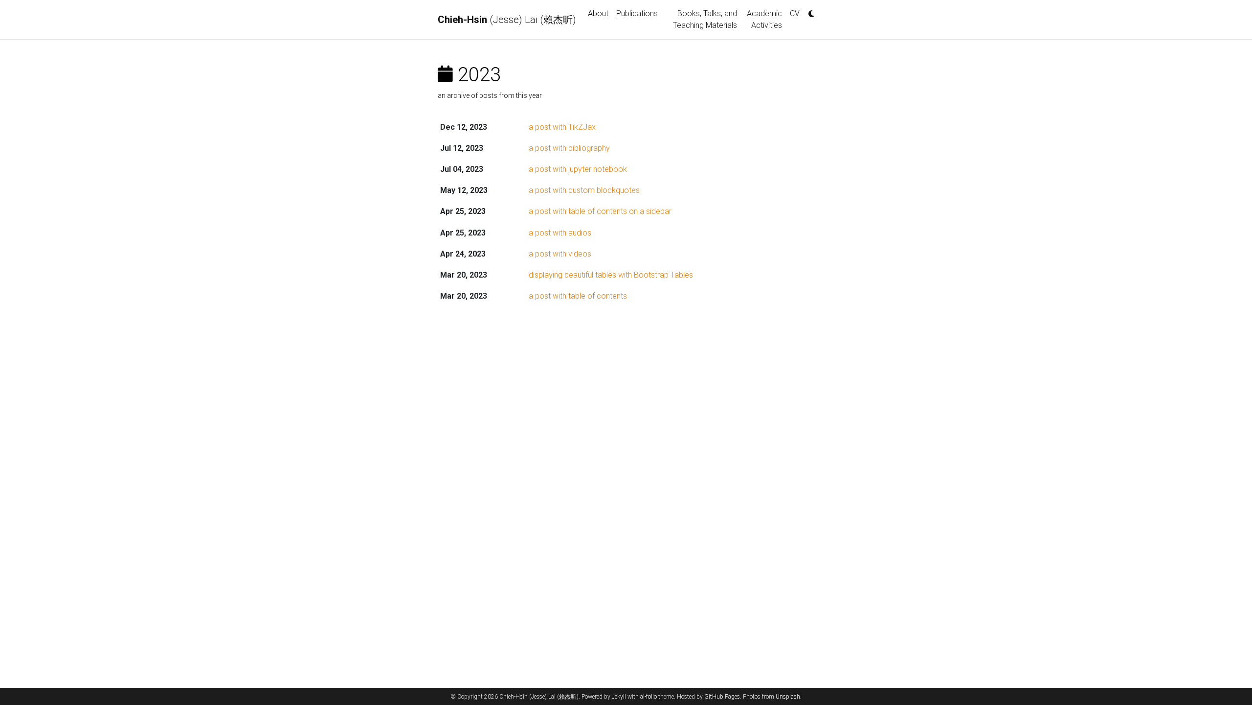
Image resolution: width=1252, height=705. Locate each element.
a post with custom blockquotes (584, 190)
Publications (637, 13)
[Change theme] (809, 11)
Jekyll (619, 696)
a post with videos (560, 253)
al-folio (648, 696)
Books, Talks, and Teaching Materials (705, 19)
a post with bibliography (569, 148)
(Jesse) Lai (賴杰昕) (507, 19)
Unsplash (788, 696)
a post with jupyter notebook (578, 169)
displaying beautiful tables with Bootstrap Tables (611, 275)
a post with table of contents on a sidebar (600, 211)
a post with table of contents (578, 296)
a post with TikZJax (562, 127)
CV (795, 13)
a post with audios (560, 232)
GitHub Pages (722, 696)
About (598, 13)
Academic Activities (764, 19)
